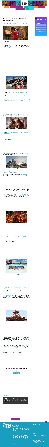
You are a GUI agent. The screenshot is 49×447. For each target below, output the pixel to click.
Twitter (39, 424)
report (14, 154)
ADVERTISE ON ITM (42, 429)
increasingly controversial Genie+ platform (16, 100)
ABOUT (34, 427)
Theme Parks (7, 17)
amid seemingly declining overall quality (14, 46)
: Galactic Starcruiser (16, 115)
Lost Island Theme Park (25, 174)
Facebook (36, 424)
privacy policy (35, 436)
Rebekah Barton (16, 23)
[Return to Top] (46, 422)
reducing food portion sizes (19, 113)
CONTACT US (35, 429)
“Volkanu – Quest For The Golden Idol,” (21, 195)
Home (3, 17)
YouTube (34, 424)
